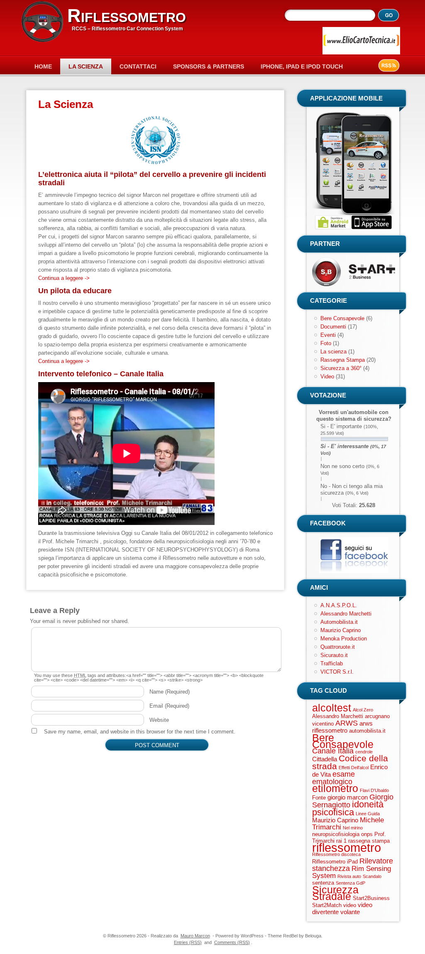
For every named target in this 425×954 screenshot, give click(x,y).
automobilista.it (367, 731)
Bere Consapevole (342, 318)
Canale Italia (333, 751)
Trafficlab (331, 663)
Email (169, 706)
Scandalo (372, 876)
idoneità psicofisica (347, 808)
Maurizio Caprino (340, 630)
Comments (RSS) (232, 942)
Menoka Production (343, 638)
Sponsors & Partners (208, 66)
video (349, 905)
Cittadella (324, 759)
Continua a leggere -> (64, 278)
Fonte (319, 798)
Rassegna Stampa (342, 360)
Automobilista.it (339, 622)
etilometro (335, 788)
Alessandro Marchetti (345, 614)
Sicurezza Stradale (335, 893)
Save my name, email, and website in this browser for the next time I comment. (139, 731)
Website (159, 720)
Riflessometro (126, 15)
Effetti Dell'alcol (354, 767)
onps (367, 834)
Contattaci (138, 66)
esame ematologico (333, 778)
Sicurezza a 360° (340, 368)
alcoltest (331, 708)
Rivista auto (349, 876)
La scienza (333, 351)
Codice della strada (350, 762)
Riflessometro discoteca (336, 854)
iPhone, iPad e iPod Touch (302, 66)
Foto (325, 343)
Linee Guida (368, 813)
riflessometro (346, 847)
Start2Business (371, 898)
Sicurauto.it (334, 655)
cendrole (364, 751)
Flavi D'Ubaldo (374, 790)
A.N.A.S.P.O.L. (338, 605)
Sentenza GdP (350, 882)
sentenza (323, 883)
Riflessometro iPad (335, 861)
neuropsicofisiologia (335, 834)
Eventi (328, 335)
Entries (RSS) (188, 942)
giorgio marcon (347, 797)
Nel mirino (353, 827)
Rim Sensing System (351, 872)
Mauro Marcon (195, 935)
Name (169, 692)
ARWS (346, 723)
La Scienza (85, 66)
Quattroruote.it (337, 647)
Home (43, 66)
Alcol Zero (363, 709)
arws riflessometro (342, 727)
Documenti (333, 327)
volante (350, 911)
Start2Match (327, 905)
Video (327, 376)
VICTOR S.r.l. (337, 672)
